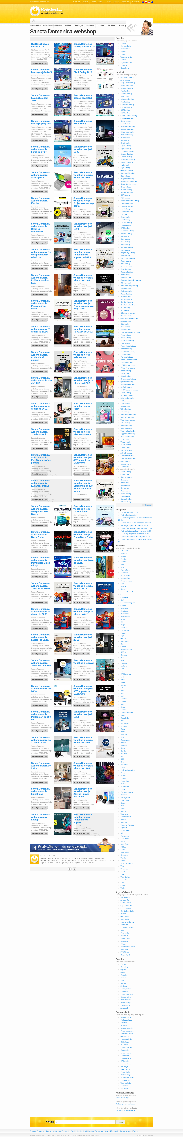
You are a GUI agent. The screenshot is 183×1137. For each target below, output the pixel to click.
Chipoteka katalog (127, 118)
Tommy (123, 819)
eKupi (123, 625)
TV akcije (135, 2)
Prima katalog (125, 354)
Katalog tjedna (126, 464)
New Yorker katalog (127, 305)
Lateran (123, 682)
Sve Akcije (124, 1089)
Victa (122, 866)
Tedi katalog (125, 412)
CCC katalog (125, 110)
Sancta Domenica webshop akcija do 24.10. (41, 689)
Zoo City (124, 880)
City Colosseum (126, 908)
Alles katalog (125, 461)
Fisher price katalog (128, 159)
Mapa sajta (57, 1131)
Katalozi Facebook (111, 1131)
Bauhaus (124, 553)
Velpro (123, 861)
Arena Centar (125, 897)
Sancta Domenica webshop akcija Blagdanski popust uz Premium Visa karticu (83, 485)
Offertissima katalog (128, 313)
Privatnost (40, 1131)
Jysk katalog (125, 209)
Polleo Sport (125, 800)
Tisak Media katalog (128, 420)
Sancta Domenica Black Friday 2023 (82, 71)
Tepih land (124, 811)
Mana (122, 715)
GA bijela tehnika (127, 170)
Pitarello (123, 776)
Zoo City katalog (126, 450)
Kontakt (48, 1131)
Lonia (122, 704)
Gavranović (125, 641)
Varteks (123, 858)
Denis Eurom (125, 616)
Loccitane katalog (127, 247)
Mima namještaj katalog (129, 286)
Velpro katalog (126, 502)
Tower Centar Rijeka (128, 947)
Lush (122, 696)
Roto (122, 806)
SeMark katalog (126, 387)
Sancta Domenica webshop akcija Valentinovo (82, 355)
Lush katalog (125, 244)
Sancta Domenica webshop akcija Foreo (82, 406)
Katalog (91, 1131)
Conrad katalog (126, 124)
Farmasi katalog (126, 157)
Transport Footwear (127, 825)
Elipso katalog (126, 148)
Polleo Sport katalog (128, 368)
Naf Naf (123, 751)
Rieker (123, 803)
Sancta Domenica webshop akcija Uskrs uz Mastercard (40, 227)
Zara (122, 874)
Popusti (108, 2)
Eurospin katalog (127, 154)
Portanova (124, 936)
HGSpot (123, 652)
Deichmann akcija (127, 1031)
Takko (123, 808)
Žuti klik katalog (126, 453)
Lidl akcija (124, 1067)
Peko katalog (125, 327)
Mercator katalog (127, 272)
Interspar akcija (126, 1039)
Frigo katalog (125, 168)
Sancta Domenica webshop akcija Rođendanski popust (82, 818)
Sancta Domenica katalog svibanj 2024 (84, 45)
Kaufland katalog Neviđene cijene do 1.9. (135, 536)
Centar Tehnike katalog (129, 116)
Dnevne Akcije (126, 1002)
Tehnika (123, 983)
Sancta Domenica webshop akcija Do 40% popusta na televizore (41, 253)
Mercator (124, 734)
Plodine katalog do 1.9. (129, 515)
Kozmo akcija (125, 1056)
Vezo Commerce (126, 863)
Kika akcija (124, 1050)
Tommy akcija (126, 1083)
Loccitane (124, 699)
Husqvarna (124, 480)
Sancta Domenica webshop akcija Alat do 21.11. (83, 560)
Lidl (122, 688)
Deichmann (125, 614)
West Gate (124, 949)
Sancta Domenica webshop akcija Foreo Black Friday (83, 534)
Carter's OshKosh (127, 592)
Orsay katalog (126, 321)
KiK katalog (125, 214)
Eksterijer (124, 975)
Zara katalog (125, 447)
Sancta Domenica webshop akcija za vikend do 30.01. (40, 406)
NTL (122, 762)
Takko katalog (126, 409)
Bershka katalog (126, 94)
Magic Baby (125, 718)
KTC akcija (124, 1061)
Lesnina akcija (126, 1064)
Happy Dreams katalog (129, 184)
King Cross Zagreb (127, 927)
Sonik (123, 850)
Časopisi (124, 65)
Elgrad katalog (126, 146)
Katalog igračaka (127, 994)
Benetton (124, 559)
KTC (122, 677)
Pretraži (49, 1122)
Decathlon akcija (126, 1028)
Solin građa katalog (127, 398)
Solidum (123, 944)
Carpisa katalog (126, 107)
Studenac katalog (127, 395)
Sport (122, 981)
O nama (33, 1131)
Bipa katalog (125, 91)
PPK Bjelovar (125, 798)
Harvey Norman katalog (129, 181)
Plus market (125, 787)
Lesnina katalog (126, 234)
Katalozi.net (50, 855)
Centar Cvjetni (126, 903)
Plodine (123, 784)
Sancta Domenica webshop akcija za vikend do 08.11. (40, 612)
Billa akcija (124, 1023)
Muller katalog (126, 288)
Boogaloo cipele (126, 581)
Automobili (124, 1008)
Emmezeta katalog (127, 151)
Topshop (124, 822)
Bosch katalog (126, 472)
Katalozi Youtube (126, 1131)
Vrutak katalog (126, 445)
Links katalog (125, 239)
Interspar (124, 663)
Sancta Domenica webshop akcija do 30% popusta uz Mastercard (83, 690)
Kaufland (124, 666)
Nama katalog (125, 297)
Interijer (123, 978)
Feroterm (124, 633)
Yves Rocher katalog (128, 458)
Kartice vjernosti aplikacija (125, 1104)
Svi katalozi (125, 467)
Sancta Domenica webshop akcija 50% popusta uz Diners (40, 510)
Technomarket (126, 817)
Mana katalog (125, 255)
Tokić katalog (125, 423)
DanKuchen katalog (128, 127)
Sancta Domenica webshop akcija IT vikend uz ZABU (40, 329)
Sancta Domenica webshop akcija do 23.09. (41, 766)
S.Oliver (123, 847)
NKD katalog (125, 308)
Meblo (123, 729)
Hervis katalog (126, 187)
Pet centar (124, 765)
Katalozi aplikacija (122, 1097)
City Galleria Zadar (127, 911)
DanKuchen (125, 608)
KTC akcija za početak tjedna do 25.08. (135, 534)
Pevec (123, 773)
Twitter (135, 1131)
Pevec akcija (125, 1072)
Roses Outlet (125, 938)
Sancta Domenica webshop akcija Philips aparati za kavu (40, 279)
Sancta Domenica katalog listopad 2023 (40, 98)
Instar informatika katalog (130, 201)
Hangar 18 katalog (127, 179)
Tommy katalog (126, 425)
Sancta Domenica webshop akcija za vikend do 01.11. (83, 612)
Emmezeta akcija (127, 1034)
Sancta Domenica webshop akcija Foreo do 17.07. (40, 149)
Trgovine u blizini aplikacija (125, 1110)
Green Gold (125, 919)
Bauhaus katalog (127, 85)
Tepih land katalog (127, 417)
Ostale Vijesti (125, 955)
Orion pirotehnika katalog (129, 319)
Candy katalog (126, 474)
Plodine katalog (126, 349)
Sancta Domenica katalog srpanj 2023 (41, 122)
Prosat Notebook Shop (129, 360)
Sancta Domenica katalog (82, 62)
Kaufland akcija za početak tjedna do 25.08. (136, 528)
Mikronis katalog (126, 283)
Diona (123, 619)
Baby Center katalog (128, 83)
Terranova (124, 814)
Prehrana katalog (127, 357)
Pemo (123, 767)
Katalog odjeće (126, 997)
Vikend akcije (96, 2)
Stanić (123, 841)
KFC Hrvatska (126, 674)
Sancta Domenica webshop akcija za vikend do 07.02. (83, 380)
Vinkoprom (124, 869)
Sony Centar (125, 844)
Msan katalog (125, 491)
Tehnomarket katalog (128, 415)
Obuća (123, 972)
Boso (122, 584)
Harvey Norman (126, 649)
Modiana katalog (126, 291)
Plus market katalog (128, 351)
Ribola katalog (126, 371)
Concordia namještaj (128, 603)
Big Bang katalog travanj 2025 (40, 45)
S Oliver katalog (126, 401)
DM (122, 622)
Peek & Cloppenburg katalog (131, 332)
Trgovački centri (126, 62)
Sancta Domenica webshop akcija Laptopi (40, 817)
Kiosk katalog (125, 217)
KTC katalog (125, 228)
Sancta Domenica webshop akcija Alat (83, 661)
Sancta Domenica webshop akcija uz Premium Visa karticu (40, 304)
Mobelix (123, 743)
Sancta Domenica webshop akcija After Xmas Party (82, 432)
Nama (123, 748)
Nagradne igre (125, 68)
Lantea (123, 680)
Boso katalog (125, 96)
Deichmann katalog (127, 132)
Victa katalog (125, 439)
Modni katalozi (126, 1000)
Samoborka (125, 836)
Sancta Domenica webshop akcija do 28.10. (83, 637)
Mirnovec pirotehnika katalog (131, 280)
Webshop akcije (126, 57)
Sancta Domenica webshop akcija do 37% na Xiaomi (41, 740)
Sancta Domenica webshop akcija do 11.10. (83, 714)
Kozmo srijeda (126, 1058)
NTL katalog (125, 310)
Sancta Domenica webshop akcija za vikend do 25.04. (83, 175)
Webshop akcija (40, 165)
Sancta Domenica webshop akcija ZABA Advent (82, 509)
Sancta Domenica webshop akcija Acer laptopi (40, 175)
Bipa (122, 567)
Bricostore (124, 573)
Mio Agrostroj (125, 740)
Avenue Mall (125, 900)
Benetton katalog (127, 88)
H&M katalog (125, 176)
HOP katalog (125, 195)
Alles (122, 883)
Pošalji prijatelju (76, 1131)
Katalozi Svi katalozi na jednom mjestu (47, 11)
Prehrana (124, 964)
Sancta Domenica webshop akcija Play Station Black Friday (40, 561)
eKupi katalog (125, 143)
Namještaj (124, 967)
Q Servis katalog (127, 382)
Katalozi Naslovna (34, 20)
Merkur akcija (125, 1069)
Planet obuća (125, 781)
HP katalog (124, 483)
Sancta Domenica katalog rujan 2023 (82, 96)
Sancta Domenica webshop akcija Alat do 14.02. (41, 380)
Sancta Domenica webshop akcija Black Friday (40, 534)
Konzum (123, 707)
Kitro (122, 671)
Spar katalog (125, 406)
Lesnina (123, 685)
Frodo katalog (125, 165)
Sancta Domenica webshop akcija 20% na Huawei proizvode (82, 792)
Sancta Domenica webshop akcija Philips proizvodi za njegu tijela (83, 304)
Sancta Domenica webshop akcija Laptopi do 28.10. (40, 637)
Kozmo (123, 702)
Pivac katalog (125, 343)
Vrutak (123, 872)
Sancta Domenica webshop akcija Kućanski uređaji (40, 483)
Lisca (122, 693)
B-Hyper (123, 586)
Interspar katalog (127, 203)
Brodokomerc (125, 575)
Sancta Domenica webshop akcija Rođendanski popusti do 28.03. (82, 253)
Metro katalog (125, 275)
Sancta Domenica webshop (82, 139)
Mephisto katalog (127, 277)
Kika (122, 669)
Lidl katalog (125, 236)
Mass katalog (125, 264)
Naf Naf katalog (126, 299)
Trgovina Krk (125, 830)
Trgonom (124, 828)
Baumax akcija (126, 1017)
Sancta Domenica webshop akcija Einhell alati (40, 791)
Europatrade (125, 630)
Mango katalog (126, 261)
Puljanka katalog (126, 362)
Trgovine (125, 2)
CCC (122, 595)
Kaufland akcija (126, 1047)
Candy (123, 885)
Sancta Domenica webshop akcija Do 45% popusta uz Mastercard (83, 459)
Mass (122, 721)
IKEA (122, 660)
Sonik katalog (125, 404)
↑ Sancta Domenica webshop (144, 1135)
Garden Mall (125, 916)
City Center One (126, 905)
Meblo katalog (126, 269)
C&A (122, 600)
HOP (122, 658)
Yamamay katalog (127, 456)
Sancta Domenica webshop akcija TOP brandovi (40, 432)
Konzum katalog (126, 223)
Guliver (123, 647)
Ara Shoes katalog (127, 77)
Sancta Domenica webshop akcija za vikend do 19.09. (83, 766)
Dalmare (123, 914)
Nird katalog (125, 488)
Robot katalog (125, 376)
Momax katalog (126, 294)
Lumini (123, 930)
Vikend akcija (125, 1005)
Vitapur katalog (126, 442)
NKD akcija (125, 1042)
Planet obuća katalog (128, 346)
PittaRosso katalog (127, 340)
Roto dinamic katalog (128, 379)
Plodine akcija (126, 1075)
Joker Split (124, 925)
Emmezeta (124, 627)
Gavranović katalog (127, 173)
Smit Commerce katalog (129, 390)
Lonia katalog (125, 250)
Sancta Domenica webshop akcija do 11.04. (83, 226)
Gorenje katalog (126, 477)
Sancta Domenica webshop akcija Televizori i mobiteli (41, 663)
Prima (123, 789)
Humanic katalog (127, 192)
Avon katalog (125, 80)
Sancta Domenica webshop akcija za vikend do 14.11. (83, 586)
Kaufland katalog (127, 212)
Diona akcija (125, 1025)
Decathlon (124, 611)
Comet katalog (126, 121)
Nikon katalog (125, 485)
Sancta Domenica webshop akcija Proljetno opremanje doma (83, 202)
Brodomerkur (125, 578)
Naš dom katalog (127, 302)
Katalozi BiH (152, 2)
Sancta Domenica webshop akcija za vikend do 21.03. (83, 278)
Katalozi (76, 2)
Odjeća (123, 970)
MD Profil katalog (127, 266)
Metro (123, 732)
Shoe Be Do (125, 839)
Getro (122, 644)
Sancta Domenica (82, 88)
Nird (122, 756)
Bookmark (65, 1131)
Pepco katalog (126, 335)
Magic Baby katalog (128, 253)
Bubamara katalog (127, 99)
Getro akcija (125, 1036)
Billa (122, 564)
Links (122, 691)
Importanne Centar (127, 922)
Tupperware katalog (128, 434)
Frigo (122, 636)
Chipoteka (124, 597)
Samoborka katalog (127, 384)
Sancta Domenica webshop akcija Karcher (40, 201)
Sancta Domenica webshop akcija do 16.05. (83, 149)
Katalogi (146, 2)
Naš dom (124, 754)
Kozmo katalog (126, 225)
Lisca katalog (125, 242)
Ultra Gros (124, 855)
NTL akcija (124, 1045)
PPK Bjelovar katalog (128, 365)
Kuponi (116, 2)
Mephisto (124, 745)
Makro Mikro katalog (128, 258)
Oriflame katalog (126, 316)
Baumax (123, 556)
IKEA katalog (125, 198)
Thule (122, 888)
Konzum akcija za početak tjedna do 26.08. (136, 523)
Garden (123, 638)
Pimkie (123, 778)
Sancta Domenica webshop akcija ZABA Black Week (40, 586)
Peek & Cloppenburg (128, 770)
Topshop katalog (126, 428)
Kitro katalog (125, 220)
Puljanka (124, 795)
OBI (122, 833)
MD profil (124, 726)
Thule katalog (125, 496)
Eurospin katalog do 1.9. (129, 512)
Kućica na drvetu (127, 712)
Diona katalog (125, 138)
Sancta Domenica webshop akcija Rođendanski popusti (40, 356)
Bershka (123, 562)
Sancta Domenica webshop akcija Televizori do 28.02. (83, 329)
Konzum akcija (126, 1053)
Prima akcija (125, 1080)
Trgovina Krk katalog (128, 431)
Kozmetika (124, 992)
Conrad (123, 606)
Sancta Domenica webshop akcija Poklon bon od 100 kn (41, 715)
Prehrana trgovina (127, 792)
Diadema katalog (127, 135)
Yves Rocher (125, 877)
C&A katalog (125, 113)
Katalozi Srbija (149, 2)
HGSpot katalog (126, 190)
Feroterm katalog (127, 162)
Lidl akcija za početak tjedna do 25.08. (134, 525)
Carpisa (123, 589)
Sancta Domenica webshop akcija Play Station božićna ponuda (41, 459)
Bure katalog (125, 102)
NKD (122, 759)
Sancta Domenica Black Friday (82, 122)
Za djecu (124, 986)
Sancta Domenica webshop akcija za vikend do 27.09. (83, 740)
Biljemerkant (125, 570)
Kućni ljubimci (126, 989)
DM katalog (125, 140)
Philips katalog (126, 494)
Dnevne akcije (126, 46)
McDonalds (125, 723)
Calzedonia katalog (127, 105)
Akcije (85, 2)
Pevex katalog (126, 338)
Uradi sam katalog (127, 436)
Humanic (124, 655)
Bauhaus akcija (126, 1020)
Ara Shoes (124, 551)
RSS (85, 1131)
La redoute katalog (127, 231)
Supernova (124, 941)
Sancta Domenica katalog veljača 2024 (41, 71)
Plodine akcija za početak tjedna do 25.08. (136, 531)
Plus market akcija (127, 1078)
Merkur (123, 737)
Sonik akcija (125, 1086)
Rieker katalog (126, 373)
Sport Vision (125, 852)
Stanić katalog (126, 393)
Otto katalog (125, 324)
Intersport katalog (127, 206)
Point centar (125, 933)
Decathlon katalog (127, 129)
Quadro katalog (126, 499)
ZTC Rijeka (125, 952)
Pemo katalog (125, 330)
